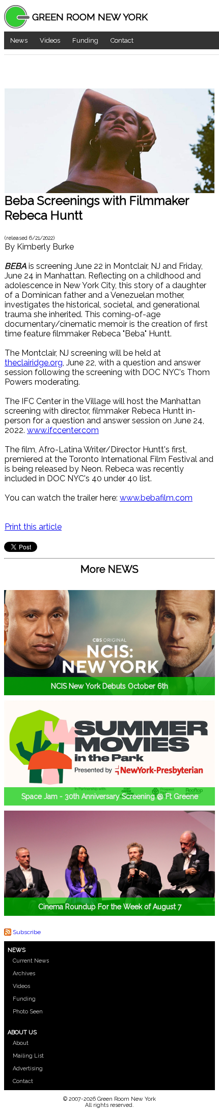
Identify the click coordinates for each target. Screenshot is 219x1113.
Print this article (33, 527)
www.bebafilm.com (156, 498)
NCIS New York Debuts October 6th (109, 686)
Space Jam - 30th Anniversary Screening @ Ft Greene (109, 796)
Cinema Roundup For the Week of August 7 (109, 907)
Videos (50, 40)
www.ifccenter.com (63, 430)
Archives (24, 973)
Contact (122, 40)
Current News (31, 960)
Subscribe (27, 932)
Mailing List (28, 1056)
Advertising (28, 1068)
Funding (85, 40)
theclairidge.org (34, 362)
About (21, 1043)
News (19, 40)
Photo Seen (28, 1011)
